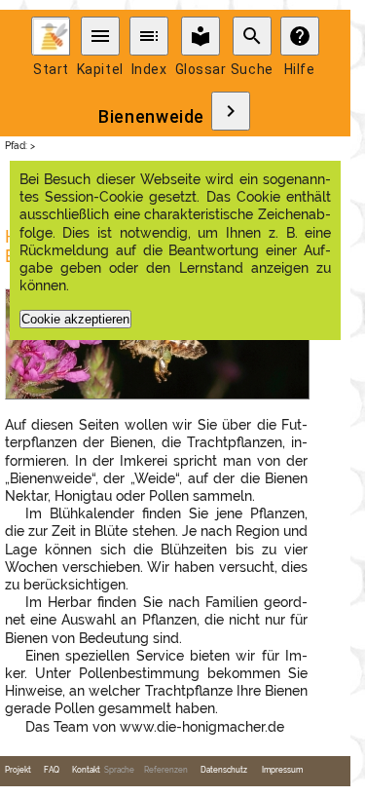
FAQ (51, 770)
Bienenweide (151, 117)
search (252, 36)
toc (149, 36)
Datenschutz (224, 770)
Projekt (18, 770)
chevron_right (230, 111)
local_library (200, 36)
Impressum (282, 770)
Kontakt (86, 770)
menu (100, 36)
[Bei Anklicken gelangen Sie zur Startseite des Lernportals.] (50, 36)
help (299, 36)
